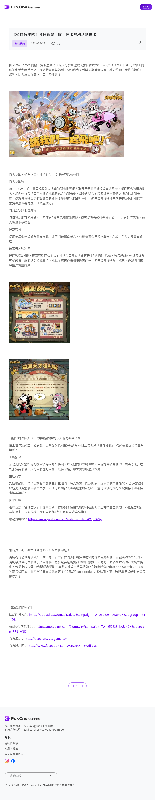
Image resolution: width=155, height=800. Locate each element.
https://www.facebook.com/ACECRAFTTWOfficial (62, 645)
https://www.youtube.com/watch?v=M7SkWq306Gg (65, 519)
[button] (31, 775)
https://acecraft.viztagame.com (46, 638)
